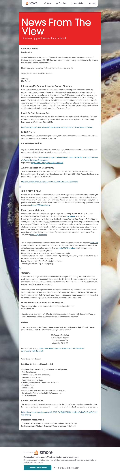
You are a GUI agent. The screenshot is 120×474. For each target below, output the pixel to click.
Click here (94, 243)
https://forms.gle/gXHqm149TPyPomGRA (47, 163)
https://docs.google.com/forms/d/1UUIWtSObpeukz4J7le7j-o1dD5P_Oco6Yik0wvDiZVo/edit (56, 127)
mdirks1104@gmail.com (67, 248)
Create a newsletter (38, 468)
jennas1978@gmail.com (40, 205)
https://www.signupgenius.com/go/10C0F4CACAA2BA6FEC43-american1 (49, 182)
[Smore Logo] (31, 3)
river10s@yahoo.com (38, 235)
